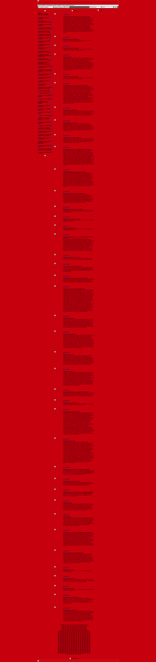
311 (78, 644)
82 (70, 629)
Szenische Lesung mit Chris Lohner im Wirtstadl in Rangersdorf (44, 142)
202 (69, 637)
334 (63, 646)
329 (85, 645)
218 (71, 638)
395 (65, 650)
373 (82, 648)
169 (63, 635)
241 (89, 639)
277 (69, 642)
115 (76, 631)
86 (77, 629)
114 (74, 631)
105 (85, 630)
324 (74, 645)
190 (76, 636)
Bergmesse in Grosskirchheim (45, 125)
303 (61, 644)
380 (65, 649)
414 (74, 651)
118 (82, 631)
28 (80, 625)
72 (79, 628)
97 (68, 630)
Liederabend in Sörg (67, 502)
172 (69, 635)
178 (82, 635)
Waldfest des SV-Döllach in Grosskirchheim (44, 42)
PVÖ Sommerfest (67, 516)
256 (89, 640)
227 (58, 639)
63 (63, 628)
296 (78, 643)
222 (80, 638)
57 (79, 627)
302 (58, 644)
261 (67, 641)
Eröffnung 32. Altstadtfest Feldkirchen (71, 411)
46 (85, 626)
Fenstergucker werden (51, 5)
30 (84, 625)
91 (85, 629)
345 (87, 646)
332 (58, 646)
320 (65, 645)
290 (65, 643)
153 (61, 634)
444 (74, 653)
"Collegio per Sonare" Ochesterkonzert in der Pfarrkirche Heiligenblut (78, 492)
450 (87, 653)
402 (80, 650)
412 (69, 651)
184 (63, 636)
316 (89, 644)
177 (80, 635)
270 (87, 641)
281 (78, 642)
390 (87, 649)
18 (63, 625)
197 (58, 637)
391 (89, 649)
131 (78, 632)
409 (63, 651)
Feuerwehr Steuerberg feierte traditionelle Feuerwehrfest (44, 135)
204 (74, 637)
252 (80, 640)
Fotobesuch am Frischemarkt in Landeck (72, 219)
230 (65, 639)
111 (67, 631)
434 (85, 652)
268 (82, 641)
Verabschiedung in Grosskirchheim (42, 85)
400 (76, 650)
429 (74, 652)
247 (69, 640)
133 (82, 632)
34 (65, 626)
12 (80, 624)
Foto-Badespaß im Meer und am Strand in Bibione (45, 67)
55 (75, 627)
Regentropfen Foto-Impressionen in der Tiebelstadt (44, 59)
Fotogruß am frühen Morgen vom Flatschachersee (44, 132)
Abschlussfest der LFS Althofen (70, 610)
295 (76, 643)
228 (61, 639)
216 (67, 638)
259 (63, 641)
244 (63, 640)
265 (76, 641)
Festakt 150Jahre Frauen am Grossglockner (72, 266)
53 (72, 627)
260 (65, 641)
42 (79, 626)
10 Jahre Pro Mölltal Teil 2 (44, 90)
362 (58, 648)
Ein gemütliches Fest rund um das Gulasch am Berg (45, 75)
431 (78, 652)
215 (65, 638)
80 (67, 629)
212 (58, 638)
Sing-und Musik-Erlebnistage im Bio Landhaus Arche (74, 171)
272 (58, 642)
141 (67, 633)
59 (82, 627)
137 (58, 633)
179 (85, 635)
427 (69, 652)
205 (76, 637)
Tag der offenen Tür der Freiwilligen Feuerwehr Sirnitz (44, 32)
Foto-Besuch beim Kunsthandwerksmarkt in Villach (45, 22)
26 (77, 625)
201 (67, 637)
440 (65, 653)
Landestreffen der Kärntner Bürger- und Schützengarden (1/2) (76, 16)
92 (60, 630)
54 (73, 627)
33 (63, 626)
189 (74, 636)
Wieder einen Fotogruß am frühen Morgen (44, 106)
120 (86, 631)
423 (61, 652)
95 (65, 630)
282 (80, 642)
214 (63, 638)
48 (63, 627)
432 (80, 652)
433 (82, 652)
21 (68, 625)
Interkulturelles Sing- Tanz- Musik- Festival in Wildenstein (75, 85)
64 (65, 628)
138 (61, 633)
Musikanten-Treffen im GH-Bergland (71, 39)
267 (80, 641)
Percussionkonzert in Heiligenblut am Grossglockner (44, 52)
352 (69, 647)
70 (75, 628)
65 (67, 628)
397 (69, 650)
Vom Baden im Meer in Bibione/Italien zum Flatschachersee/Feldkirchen (44, 63)
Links (63, 5)
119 (84, 631)
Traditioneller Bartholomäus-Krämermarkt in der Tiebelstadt (44, 35)
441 (67, 653)
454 (71, 654)
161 (78, 634)
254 (85, 640)
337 (69, 646)
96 (67, 630)
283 (82, 642)
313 (82, 644)
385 (76, 649)
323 (71, 645)
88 (80, 629)
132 (80, 632)
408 (61, 651)
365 (65, 648)
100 (74, 630)
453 (69, 654)
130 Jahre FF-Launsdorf (68, 371)
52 (70, 627)
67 (70, 628)
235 (76, 639)
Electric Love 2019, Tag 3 (68, 354)
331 (89, 645)
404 (85, 650)
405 (87, 650)
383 (71, 649)
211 (89, 637)
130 (76, 632)
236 (78, 639)
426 (67, 652)
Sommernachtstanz (67, 57)
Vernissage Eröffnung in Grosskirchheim (43, 138)
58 (80, 627)
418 (82, 651)
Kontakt (67, 5)
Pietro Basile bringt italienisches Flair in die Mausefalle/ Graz (45, 88)
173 (71, 635)
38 (72, 626)
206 (78, 637)
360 (87, 647)
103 (80, 630)
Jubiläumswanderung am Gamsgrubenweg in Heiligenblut (75, 278)
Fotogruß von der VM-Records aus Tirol (71, 257)
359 (85, 647)
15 (85, 624)
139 (63, 633)
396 (67, 650)
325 (76, 645)
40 (75, 626)
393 (61, 650)
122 (58, 632)
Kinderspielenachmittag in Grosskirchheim (44, 45)
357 (80, 647)
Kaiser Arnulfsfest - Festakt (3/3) (70, 110)
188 (71, 636)
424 (63, 652)
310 (76, 644)
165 (87, 634)
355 (76, 647)
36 (68, 626)
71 (77, 628)
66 (68, 628)
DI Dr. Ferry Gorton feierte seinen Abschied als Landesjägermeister (77, 532)
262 (69, 641)
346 (89, 646)
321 (67, 645)
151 (89, 633)
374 (85, 648)
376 (89, 648)
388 (82, 649)
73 (80, 628)
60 (84, 627)
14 (84, 624)
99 (72, 630)
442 (69, 653)
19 (65, 625)
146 (78, 633)
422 (58, 652)
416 (78, 651)
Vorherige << (63, 624)
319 (63, 645)
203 (72, 637)
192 (80, 636)
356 (78, 647)
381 (67, 649)
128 (71, 632)
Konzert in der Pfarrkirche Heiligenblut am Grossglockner (44, 128)
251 (78, 640)
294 (74, 643)
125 (65, 632)
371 (78, 648)
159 (74, 634)
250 (76, 640)
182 (58, 636)
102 (78, 630)
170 (65, 635)
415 (76, 651)
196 (89, 636)
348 (61, 647)
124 (63, 632)
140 (65, 633)
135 (87, 632)
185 (65, 636)
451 (89, 653)
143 (71, 633)
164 (85, 634)
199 (63, 637)
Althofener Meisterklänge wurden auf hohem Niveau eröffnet (44, 118)
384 (74, 649)
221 (78, 638)
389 (85, 649)
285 (87, 642)
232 (69, 639)
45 (84, 626)
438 (61, 653)
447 (80, 653)
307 (69, 644)
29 (82, 625)
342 (80, 646)
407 (58, 651)
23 (72, 625)
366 (67, 648)
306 (67, 644)
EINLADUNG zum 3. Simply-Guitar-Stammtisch (73, 209)
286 (89, 642)
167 (58, 635)
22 (70, 625)
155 (65, 634)
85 (75, 629)
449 (85, 653)
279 (74, 642)
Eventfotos (43, 5)
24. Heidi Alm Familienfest (68, 318)
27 (79, 625)
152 (58, 634)
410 (65, 651)
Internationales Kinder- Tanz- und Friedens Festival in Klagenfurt (77, 149)
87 (79, 629)
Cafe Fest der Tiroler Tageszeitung (70, 76)
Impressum (72, 5)
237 (80, 639)
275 (65, 642)
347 (58, 647)
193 (82, 636)
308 (72, 644)
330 (87, 645)
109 (63, 631)
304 (63, 644)
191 (78, 636)
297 (80, 643)
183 (61, 636)
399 (74, 650)
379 (63, 649)
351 (67, 647)
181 (89, 635)
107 (59, 631)
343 (82, 646)
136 (89, 632)
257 (58, 641)
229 (63, 639)
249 (74, 640)
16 (87, 624)
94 (63, 630)
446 (78, 653)
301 (89, 643)
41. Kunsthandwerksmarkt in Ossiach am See (44, 78)
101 (76, 630)
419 (85, 651)
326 (78, 645)
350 (65, 647)
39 (73, 626)
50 (67, 627)
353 (71, 647)
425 (65, 652)
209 (85, 637)
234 (74, 639)
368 (71, 648)
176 (78, 635)
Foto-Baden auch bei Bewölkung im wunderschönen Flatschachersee (44, 55)
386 (78, 649)
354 (74, 647)
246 (67, 640)
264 (74, 641)
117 (80, 631)
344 (85, 646)
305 (65, 644)
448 (82, 653)
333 (61, 646)
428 (71, 652)
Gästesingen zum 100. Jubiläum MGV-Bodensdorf (74, 288)
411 (67, 651)
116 (78, 631)
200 (65, 637)
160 (76, 634)
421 (89, 651)
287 (58, 643)
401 (78, 650)
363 (61, 648)
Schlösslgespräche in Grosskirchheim (43, 48)
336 (67, 646)
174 (74, 635)
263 (71, 641)
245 (65, 640)
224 (85, 638)
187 (69, 636)
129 (74, 632)
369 (74, 648)
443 (71, 653)
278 (71, 642)
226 (89, 638)
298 (82, 643)
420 (87, 651)
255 (87, 640)
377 (58, 649)
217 (69, 638)
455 (74, 654)
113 (72, 631)
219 (74, 638)
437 (58, 653)
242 (58, 640)
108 (61, 631)
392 (58, 650)
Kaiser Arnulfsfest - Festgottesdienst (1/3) (72, 137)
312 (80, 644)
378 (61, 649)
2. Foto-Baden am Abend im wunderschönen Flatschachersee (45, 28)
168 (61, 635)
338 (71, 646)
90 (84, 629)
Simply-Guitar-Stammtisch (69, 578)
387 (80, 649)
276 (67, 642)
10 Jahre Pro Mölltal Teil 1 (44, 93)
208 (83, 637)
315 (87, 644)
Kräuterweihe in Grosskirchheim (46, 98)
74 (82, 628)
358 (82, 647)
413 (71, 651)
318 (61, 645)
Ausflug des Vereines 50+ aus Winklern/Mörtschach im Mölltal (76, 469)
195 (87, 636)
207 (80, 637)
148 (82, 633)
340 (76, 646)
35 (67, 626)
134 (85, 632)
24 (73, 625)
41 (77, 626)
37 (70, 626)
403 (82, 650)
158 (71, 634)
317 (58, 645)
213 (61, 638)
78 (63, 629)
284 (85, 642)
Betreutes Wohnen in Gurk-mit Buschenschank (73, 553)
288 (61, 643)
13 (82, 624)
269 (85, 641)
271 (89, 641)
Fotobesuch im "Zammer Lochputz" (71, 48)
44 (82, 626)
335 (65, 646)
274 (63, 642)
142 (69, 633)
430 (76, 652)
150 (87, 633)
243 (61, 640)
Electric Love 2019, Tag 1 (68, 588)
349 (63, 647)
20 (67, 625)
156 (67, 634)
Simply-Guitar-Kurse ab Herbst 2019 (71, 597)
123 (61, 632)
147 (80, 633)
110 (65, 631)
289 (63, 643)
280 (76, 642)
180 (87, 635)
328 (82, 645)
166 (89, 634)
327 (80, 645)
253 (82, 640)
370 (76, 648)
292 (69, 643)
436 (89, 652)
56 (77, 627)
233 (71, 639)
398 (71, 650)
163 (82, 634)
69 (73, 628)
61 (85, 627)
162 (80, 634)
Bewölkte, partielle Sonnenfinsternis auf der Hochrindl (43, 102)
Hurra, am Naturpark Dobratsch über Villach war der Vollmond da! (45, 149)
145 (76, 633)
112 (69, 631)
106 (87, 630)
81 (68, 629)
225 (87, 638)
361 (89, 647)
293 (71, 643)
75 (84, 628)
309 (74, 644)
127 (69, 632)
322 (69, 645)
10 (77, 624)
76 (85, 628)
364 (63, 648)
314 (85, 644)
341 (78, 646)
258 (61, 641)
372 (80, 648)
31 (85, 625)
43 (80, 626)
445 (76, 653)
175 (76, 635)
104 (83, 630)
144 (74, 633)
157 (69, 634)
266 (78, 641)
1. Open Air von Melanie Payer (69, 334)
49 (65, 627)
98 (70, 630)
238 (82, 639)
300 (87, 643)
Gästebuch (59, 5)
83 (72, 629)
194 (85, 636)
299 (85, 643)
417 (80, 651)
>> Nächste (79, 654)
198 (61, 637)
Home (39, 5)
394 (63, 650)
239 (85, 639)
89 (82, 629)
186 (67, 636)
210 (87, 637)
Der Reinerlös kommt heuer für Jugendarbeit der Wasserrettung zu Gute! (45, 70)
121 (89, 631)
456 (76, 654)
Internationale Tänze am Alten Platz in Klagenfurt (73, 193)
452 (67, 654)
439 (63, 653)
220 (76, 638)
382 (69, 649)
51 (68, 627)
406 (89, 650)
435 (87, 652)
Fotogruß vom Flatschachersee (45, 115)
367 (69, 648)
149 (85, 633)
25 (75, 625)
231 (67, 639)
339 (74, 646)
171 (67, 635)
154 (63, 634)
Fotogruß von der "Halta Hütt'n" (70, 402)
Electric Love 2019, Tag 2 (68, 569)
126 (67, 632)
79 (65, 629)
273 (61, 642)
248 (71, 640)
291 (67, 643)
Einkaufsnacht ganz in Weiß (69, 441)
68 (72, 628)
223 (82, 638)
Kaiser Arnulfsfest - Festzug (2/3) (70, 122)
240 (87, 639)
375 (87, 648)
